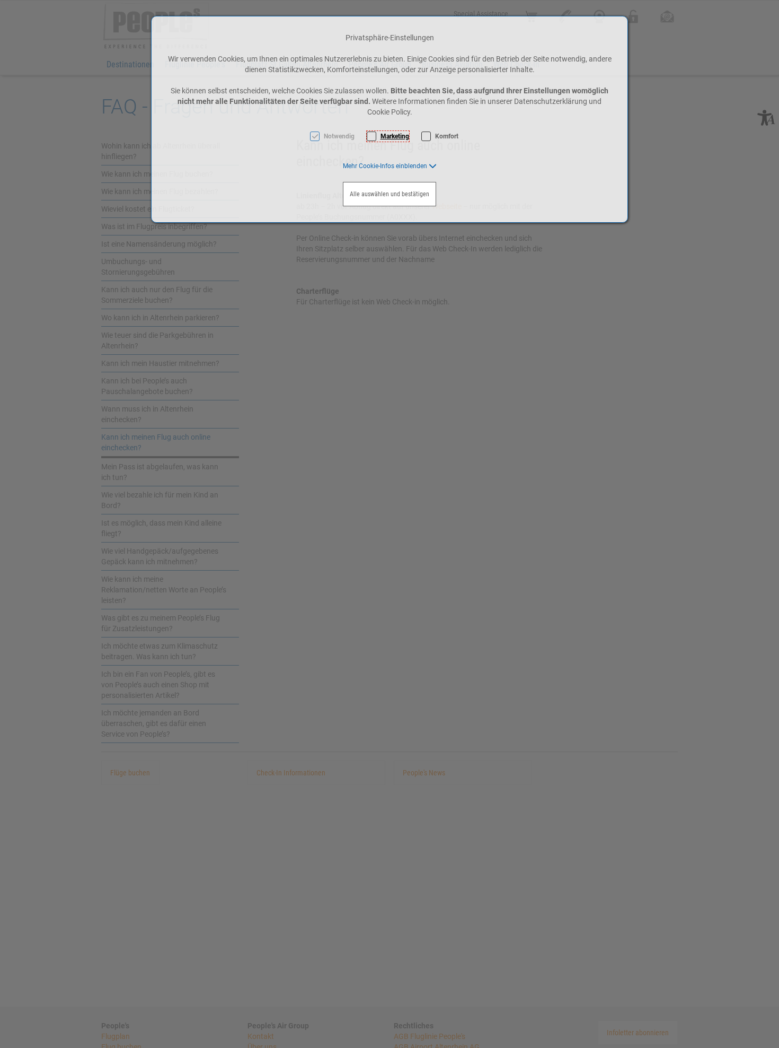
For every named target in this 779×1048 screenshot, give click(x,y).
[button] (390, 166)
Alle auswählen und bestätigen (389, 194)
